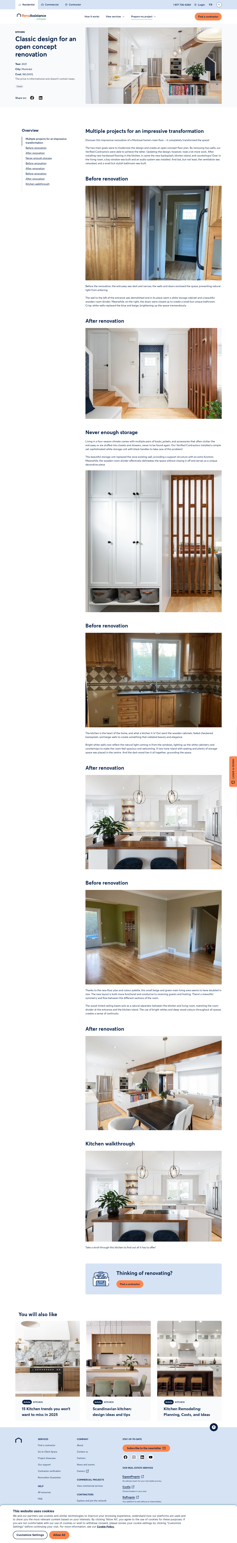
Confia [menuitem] (126, 1486)
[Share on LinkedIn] (41, 98)
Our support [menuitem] (44, 1464)
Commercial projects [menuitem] (90, 1479)
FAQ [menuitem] (40, 1498)
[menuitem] (26, 4)
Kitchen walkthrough (37, 183)
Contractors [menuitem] (85, 1494)
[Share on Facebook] (32, 98)
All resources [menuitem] (44, 1492)
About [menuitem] (80, 1445)
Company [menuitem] (82, 1439)
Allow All (59, 1535)
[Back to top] (214, 1427)
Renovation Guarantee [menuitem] (49, 1477)
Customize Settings (30, 1535)
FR (210, 4)
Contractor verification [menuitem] (49, 1471)
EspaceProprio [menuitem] (131, 1476)
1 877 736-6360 (182, 4)
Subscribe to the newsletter (144, 1448)
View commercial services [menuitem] (90, 1485)
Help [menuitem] (41, 1486)
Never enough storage (39, 158)
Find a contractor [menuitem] (46, 1445)
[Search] (219, 4)
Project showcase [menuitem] (47, 1458)
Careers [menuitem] (81, 1471)
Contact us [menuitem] (82, 1451)
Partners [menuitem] (81, 1458)
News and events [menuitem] (86, 1464)
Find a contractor (208, 16)
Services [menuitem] (43, 1439)
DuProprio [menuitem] (129, 1497)
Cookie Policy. (105, 1526)
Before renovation (36, 147)
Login (201, 4)
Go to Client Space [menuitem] (47, 1451)
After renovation (35, 153)
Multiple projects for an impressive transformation (46, 140)
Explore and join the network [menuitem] (91, 1500)
